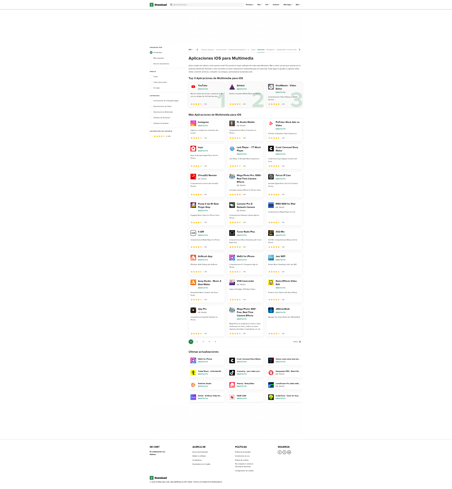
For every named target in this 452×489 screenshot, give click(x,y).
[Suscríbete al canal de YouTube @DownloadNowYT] (289, 452)
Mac (259, 5)
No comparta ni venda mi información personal (244, 465)
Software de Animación (161, 118)
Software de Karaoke (161, 123)
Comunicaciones (221, 50)
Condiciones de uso (242, 456)
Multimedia (261, 50)
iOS (266, 5)
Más (297, 5)
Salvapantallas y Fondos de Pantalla (288, 50)
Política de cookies (242, 460)
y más (168, 136)
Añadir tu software (199, 456)
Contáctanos (197, 460)
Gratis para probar (160, 82)
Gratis (155, 77)
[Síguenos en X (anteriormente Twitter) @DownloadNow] (284, 452)
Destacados (157, 52)
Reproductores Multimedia (163, 112)
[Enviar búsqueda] (171, 5)
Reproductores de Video (162, 106)
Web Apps (287, 5)
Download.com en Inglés (201, 464)
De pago (156, 88)
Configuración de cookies (244, 471)
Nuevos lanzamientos (161, 64)
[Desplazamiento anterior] (197, 50)
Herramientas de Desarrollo (237, 50)
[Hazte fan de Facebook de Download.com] (280, 452)
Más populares (158, 58)
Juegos (253, 50)
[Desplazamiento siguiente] (299, 50)
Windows (249, 5)
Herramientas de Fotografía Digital (165, 101)
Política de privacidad (242, 452)
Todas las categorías (207, 50)
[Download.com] (158, 5)
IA (248, 50)
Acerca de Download (200, 452)
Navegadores (270, 50)
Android (276, 5)
